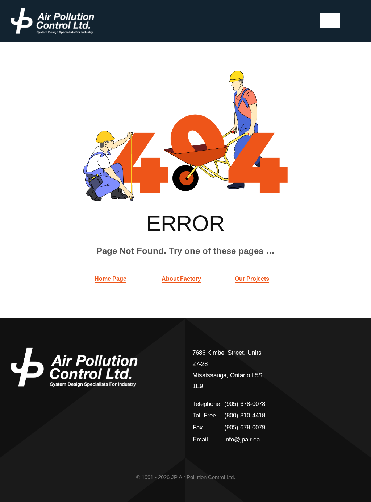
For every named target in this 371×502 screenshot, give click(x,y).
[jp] (52, 11)
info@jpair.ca (242, 439)
